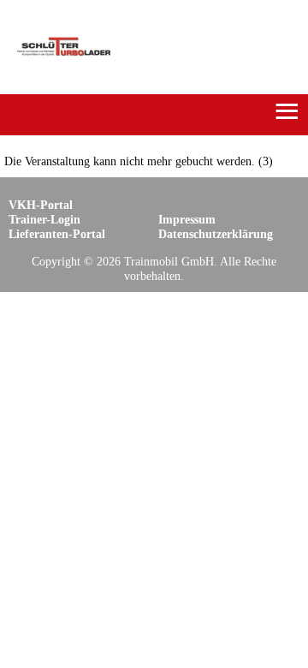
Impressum (187, 219)
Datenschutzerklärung (215, 234)
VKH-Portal (41, 205)
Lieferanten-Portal (57, 234)
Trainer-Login (44, 219)
